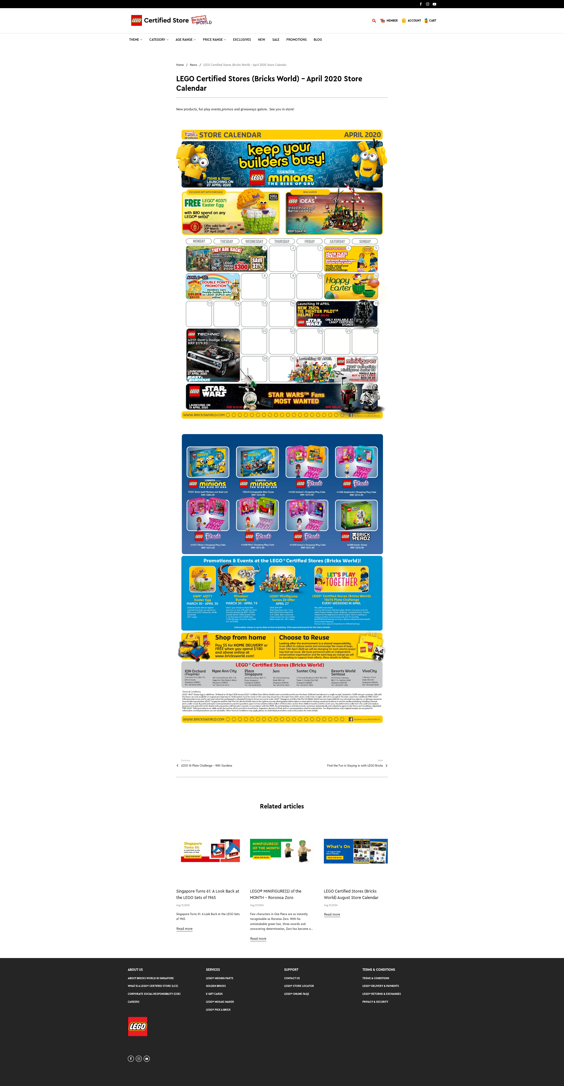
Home (180, 65)
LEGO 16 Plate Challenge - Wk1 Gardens (206, 765)
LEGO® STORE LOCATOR (299, 985)
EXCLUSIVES (242, 39)
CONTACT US (292, 978)
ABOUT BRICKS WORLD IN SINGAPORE (151, 978)
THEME (134, 39)
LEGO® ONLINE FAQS (296, 993)
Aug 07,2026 (257, 905)
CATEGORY (157, 39)
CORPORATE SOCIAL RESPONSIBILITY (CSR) (154, 993)
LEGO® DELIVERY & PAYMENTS (380, 985)
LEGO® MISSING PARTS (219, 978)
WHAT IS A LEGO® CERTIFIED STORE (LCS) (153, 985)
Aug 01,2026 (331, 905)
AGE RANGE (184, 39)
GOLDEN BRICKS (216, 985)
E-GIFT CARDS (214, 993)
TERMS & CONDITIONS (375, 978)
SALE (275, 39)
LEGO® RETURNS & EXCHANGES (381, 993)
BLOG (318, 39)
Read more (184, 928)
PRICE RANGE (213, 39)
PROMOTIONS (296, 39)
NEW (261, 39)
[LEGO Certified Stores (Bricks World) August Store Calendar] (356, 851)
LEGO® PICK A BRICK (218, 1009)
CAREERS (133, 1001)
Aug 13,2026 (183, 905)
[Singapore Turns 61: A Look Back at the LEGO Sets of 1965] (208, 851)
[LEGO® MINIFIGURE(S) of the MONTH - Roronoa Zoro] (282, 851)
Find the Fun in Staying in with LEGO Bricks (355, 765)
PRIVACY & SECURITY (375, 1001)
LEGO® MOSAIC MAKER (220, 1001)
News (193, 65)
